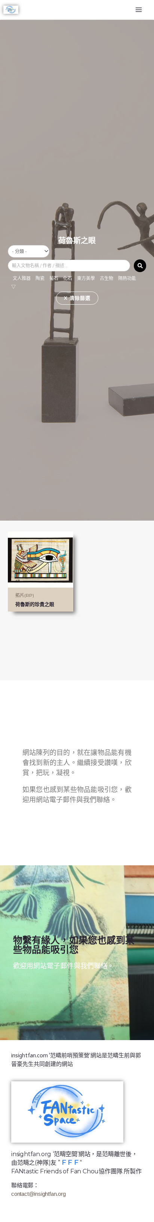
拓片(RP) (24, 595)
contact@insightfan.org (38, 1194)
